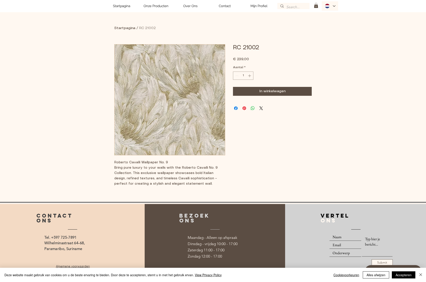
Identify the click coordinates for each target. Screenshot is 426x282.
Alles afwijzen (376, 275)
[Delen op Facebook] (236, 108)
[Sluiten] (420, 274)
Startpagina (124, 28)
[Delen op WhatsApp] (252, 108)
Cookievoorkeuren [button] (346, 275)
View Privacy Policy (208, 275)
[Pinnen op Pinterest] (244, 108)
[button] (316, 5)
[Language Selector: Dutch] (330, 6)
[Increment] (250, 76)
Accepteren (404, 275)
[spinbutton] (243, 76)
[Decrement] (236, 76)
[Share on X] (261, 108)
